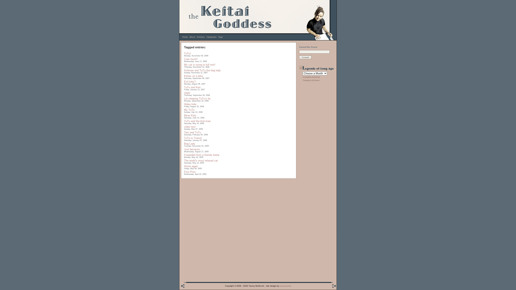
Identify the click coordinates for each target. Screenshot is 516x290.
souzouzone (285, 286)
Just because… (193, 149)
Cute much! (191, 59)
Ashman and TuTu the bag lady (202, 70)
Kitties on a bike (193, 76)
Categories (211, 37)
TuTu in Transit (193, 138)
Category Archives (311, 80)
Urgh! (187, 92)
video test (190, 126)
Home (185, 37)
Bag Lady (189, 143)
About (192, 37)
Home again (191, 166)
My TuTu (189, 109)
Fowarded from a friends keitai (201, 154)
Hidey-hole (190, 104)
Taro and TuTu (192, 132)
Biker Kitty (190, 115)
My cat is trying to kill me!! (199, 64)
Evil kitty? (190, 81)
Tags (220, 37)
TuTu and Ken (192, 87)
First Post (190, 171)
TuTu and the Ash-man (197, 121)
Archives (201, 37)
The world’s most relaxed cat (201, 160)
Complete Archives (311, 77)
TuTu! (187, 53)
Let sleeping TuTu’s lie (197, 98)
